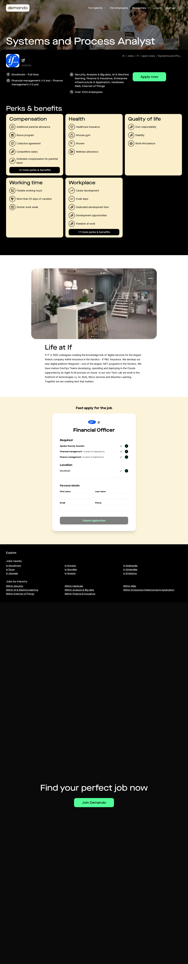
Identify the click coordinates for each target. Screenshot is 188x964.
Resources (139, 8)
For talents (95, 8)
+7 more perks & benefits (94, 232)
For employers (119, 8)
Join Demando (94, 802)
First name (65, 491)
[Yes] (121, 446)
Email (62, 503)
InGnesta (70, 573)
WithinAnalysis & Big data (79, 590)
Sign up (170, 8)
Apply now (149, 77)
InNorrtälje (71, 569)
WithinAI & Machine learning (22, 590)
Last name (100, 491)
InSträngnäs (130, 565)
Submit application (94, 520)
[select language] (180, 8)
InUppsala (12, 573)
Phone (98, 503)
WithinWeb (129, 586)
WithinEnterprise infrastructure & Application (148, 590)
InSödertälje (130, 569)
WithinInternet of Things (20, 593)
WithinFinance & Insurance (80, 593)
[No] (126, 446)
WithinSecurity (14, 586)
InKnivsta (70, 565)
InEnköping (130, 573)
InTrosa (10, 569)
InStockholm (13, 565)
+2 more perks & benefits (35, 170)
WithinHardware (74, 586)
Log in (157, 8)
